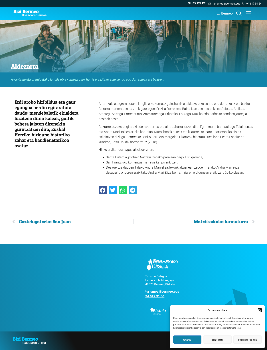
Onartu (187, 339)
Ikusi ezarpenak (247, 339)
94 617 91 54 (154, 296)
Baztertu (217, 339)
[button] (260, 310)
